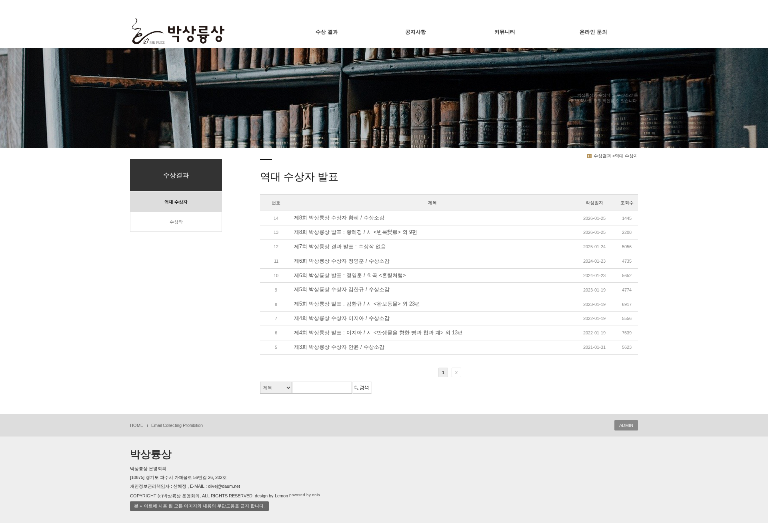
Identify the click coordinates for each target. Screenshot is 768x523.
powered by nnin (304, 495)
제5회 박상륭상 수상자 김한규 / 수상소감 (342, 290)
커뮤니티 (504, 32)
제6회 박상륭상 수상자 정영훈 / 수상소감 (342, 261)
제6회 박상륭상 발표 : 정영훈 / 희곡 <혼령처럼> (350, 275)
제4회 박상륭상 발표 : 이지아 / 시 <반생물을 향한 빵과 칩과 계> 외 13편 (378, 333)
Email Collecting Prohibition (177, 425)
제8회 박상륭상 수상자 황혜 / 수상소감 (339, 218)
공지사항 (415, 32)
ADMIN (626, 425)
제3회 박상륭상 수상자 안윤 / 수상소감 (339, 347)
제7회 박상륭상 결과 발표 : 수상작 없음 (340, 246)
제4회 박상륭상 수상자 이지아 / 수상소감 (342, 318)
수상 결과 (327, 32)
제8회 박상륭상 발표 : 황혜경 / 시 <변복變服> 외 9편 (355, 232)
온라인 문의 (593, 32)
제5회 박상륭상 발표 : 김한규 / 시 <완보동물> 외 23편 (357, 304)
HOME (136, 425)
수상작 (176, 221)
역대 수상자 (176, 201)
